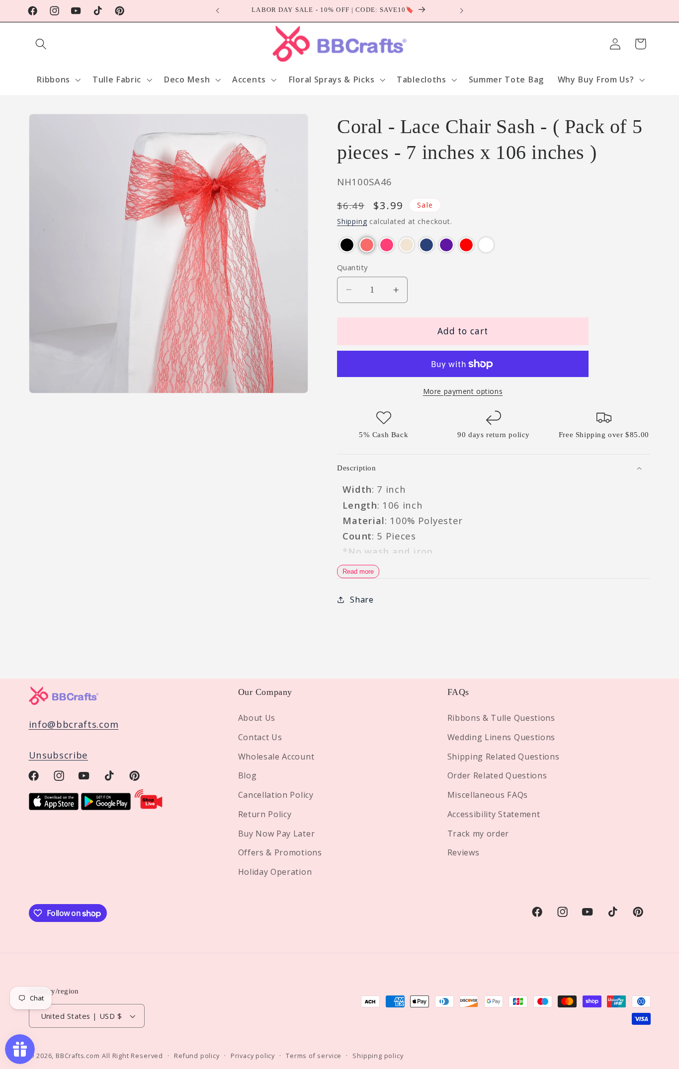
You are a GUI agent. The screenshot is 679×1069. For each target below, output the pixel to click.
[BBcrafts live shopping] (149, 806)
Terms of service (313, 1055)
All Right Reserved (132, 1055)
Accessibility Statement (493, 814)
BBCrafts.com (78, 1055)
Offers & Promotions (280, 852)
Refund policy (196, 1055)
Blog (247, 775)
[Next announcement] (461, 11)
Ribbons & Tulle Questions (501, 717)
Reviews (463, 852)
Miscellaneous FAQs (487, 794)
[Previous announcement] (218, 11)
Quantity (352, 267)
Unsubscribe (58, 755)
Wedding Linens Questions (501, 737)
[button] (41, 44)
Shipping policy (377, 1055)
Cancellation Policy (276, 794)
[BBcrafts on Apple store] (54, 806)
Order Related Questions (497, 775)
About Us (257, 717)
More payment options (463, 391)
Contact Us (260, 737)
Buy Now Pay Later (276, 833)
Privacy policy (253, 1055)
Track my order (478, 833)
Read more (358, 571)
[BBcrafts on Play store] (106, 806)
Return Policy (265, 814)
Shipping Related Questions (503, 756)
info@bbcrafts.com (74, 724)
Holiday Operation (275, 871)
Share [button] (361, 599)
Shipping (352, 222)
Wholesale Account (276, 756)
